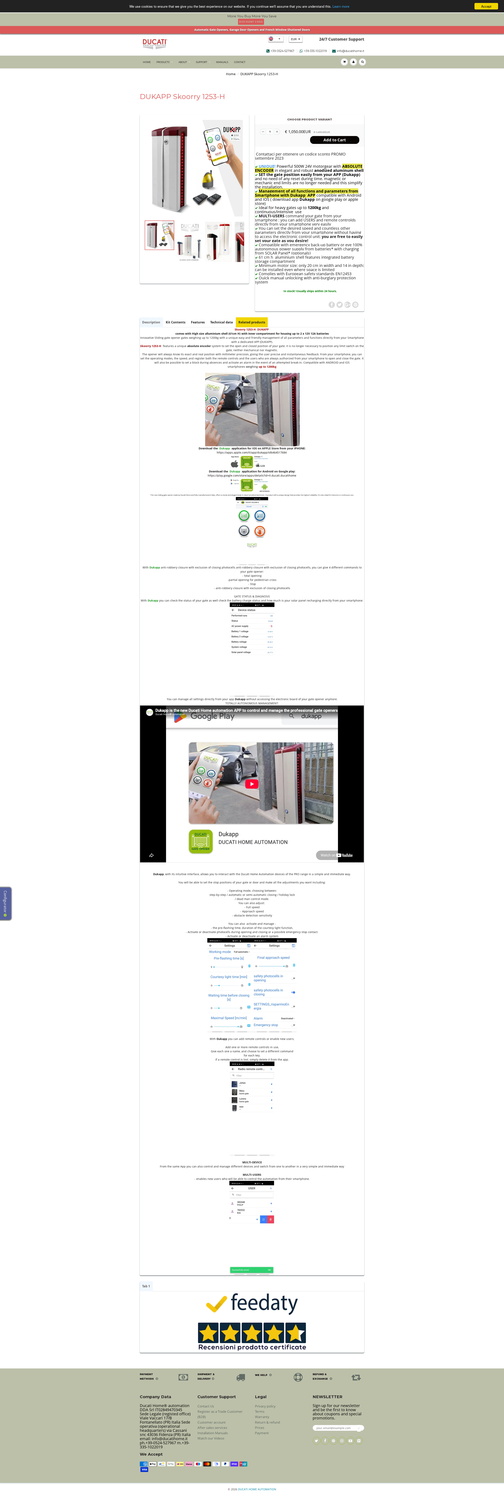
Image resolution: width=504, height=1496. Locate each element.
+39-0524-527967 (282, 51)
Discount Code (251, 21)
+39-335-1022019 (315, 51)
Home (231, 74)
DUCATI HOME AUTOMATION (257, 1489)
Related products (251, 322)
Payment (262, 1433)
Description (151, 322)
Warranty (262, 1417)
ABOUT (183, 62)
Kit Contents (175, 322)
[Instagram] (342, 1441)
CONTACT (239, 62)
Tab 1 (146, 1286)
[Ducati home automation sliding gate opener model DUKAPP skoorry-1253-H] (194, 168)
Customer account (211, 1422)
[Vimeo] (359, 1441)
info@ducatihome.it (350, 51)
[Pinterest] (333, 1441)
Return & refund (267, 1422)
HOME (147, 62)
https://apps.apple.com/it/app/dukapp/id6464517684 (252, 452)
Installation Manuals (212, 1433)
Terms (259, 1411)
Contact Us (205, 1406)
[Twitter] (317, 1441)
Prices (259, 1427)
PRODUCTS (163, 62)
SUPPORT (201, 62)
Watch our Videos (210, 1438)
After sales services (212, 1427)
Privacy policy (265, 1406)
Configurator (5, 902)
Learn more (341, 6)
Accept (486, 6)
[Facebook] (325, 1441)
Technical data (221, 322)
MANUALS (222, 62)
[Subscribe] (359, 1428)
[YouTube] (350, 1441)
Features (198, 322)
